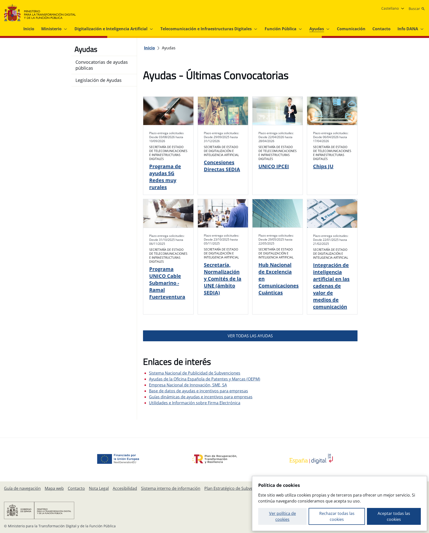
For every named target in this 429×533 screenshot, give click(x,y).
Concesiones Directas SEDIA (222, 166)
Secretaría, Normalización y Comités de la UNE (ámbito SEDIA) (222, 278)
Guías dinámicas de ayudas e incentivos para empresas (200, 397)
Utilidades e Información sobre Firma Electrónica (194, 403)
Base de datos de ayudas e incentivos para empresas (198, 391)
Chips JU (323, 166)
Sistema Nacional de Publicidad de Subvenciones (194, 373)
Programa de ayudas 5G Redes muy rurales (165, 176)
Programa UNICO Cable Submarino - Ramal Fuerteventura (167, 283)
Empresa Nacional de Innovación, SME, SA (188, 385)
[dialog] (339, 503)
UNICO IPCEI (273, 166)
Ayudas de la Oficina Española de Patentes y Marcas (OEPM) (204, 379)
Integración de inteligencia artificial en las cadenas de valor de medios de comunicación (331, 286)
